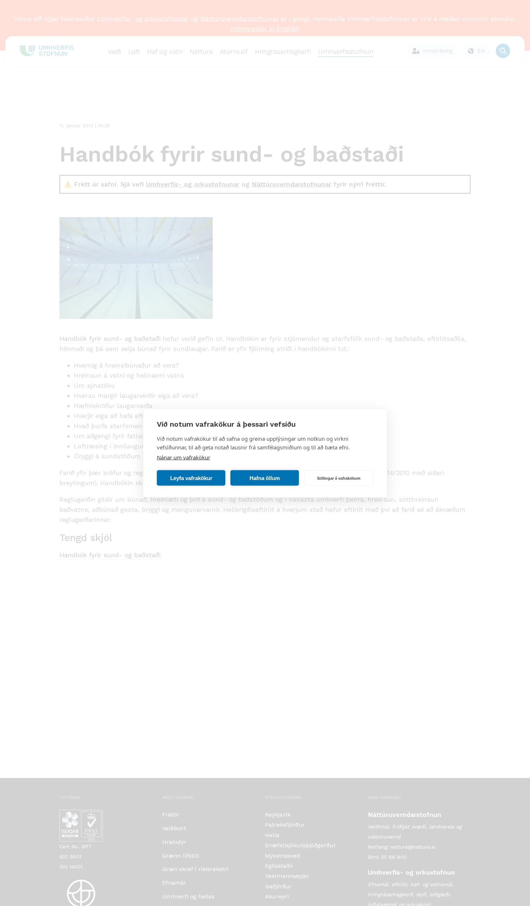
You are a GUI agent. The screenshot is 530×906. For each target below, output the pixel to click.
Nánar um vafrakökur (183, 457)
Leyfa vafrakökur (191, 478)
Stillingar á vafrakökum (339, 478)
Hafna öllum (264, 478)
